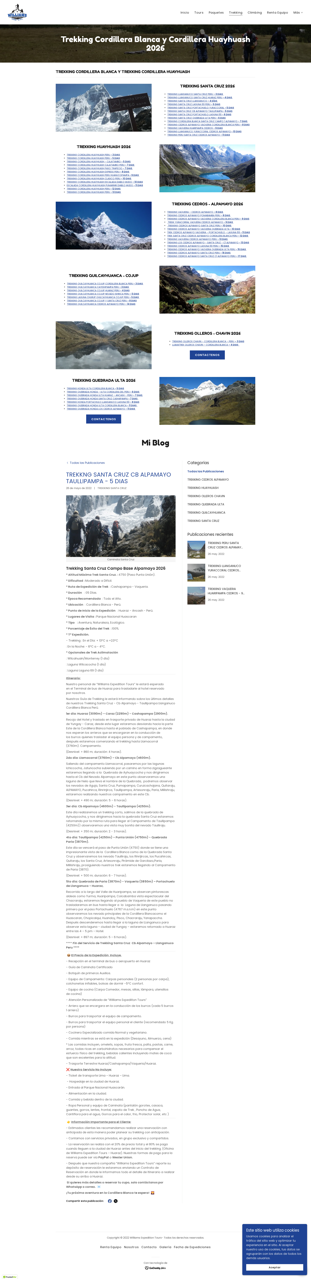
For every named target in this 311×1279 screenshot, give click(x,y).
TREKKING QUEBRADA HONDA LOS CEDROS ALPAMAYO (101, 408)
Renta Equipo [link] (277, 13)
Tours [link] (199, 13)
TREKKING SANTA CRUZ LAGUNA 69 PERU (193, 104)
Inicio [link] (185, 13)
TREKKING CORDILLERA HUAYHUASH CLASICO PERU (99, 178)
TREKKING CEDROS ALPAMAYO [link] (208, 480)
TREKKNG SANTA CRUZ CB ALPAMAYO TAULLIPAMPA (199, 111)
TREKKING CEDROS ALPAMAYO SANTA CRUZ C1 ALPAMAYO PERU (207, 256)
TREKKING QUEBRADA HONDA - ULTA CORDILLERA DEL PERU (103, 391)
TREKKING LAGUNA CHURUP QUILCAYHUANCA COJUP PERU (103, 297)
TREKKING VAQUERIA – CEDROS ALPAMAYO (195, 212)
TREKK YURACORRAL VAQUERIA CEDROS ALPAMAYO (200, 222)
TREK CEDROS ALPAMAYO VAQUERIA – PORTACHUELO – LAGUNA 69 (208, 232)
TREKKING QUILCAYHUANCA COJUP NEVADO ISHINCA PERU (103, 293)
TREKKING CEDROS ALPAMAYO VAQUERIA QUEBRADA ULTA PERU (206, 249)
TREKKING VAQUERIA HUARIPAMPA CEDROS (195, 128)
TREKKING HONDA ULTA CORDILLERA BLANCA (95, 388)
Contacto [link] (149, 1247)
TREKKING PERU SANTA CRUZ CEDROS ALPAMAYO (198, 134)
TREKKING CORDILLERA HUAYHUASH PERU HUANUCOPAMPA (103, 175)
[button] (298, 13)
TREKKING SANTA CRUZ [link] (203, 521)
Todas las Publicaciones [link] (205, 471)
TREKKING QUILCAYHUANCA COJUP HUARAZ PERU (98, 290)
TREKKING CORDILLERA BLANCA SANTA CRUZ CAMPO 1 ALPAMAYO (207, 121)
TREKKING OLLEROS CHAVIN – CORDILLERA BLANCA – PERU (208, 341)
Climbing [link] (255, 13)
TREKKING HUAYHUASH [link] (203, 488)
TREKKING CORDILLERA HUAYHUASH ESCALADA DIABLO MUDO (105, 182)
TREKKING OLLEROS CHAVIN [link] (206, 496)
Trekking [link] (235, 13)
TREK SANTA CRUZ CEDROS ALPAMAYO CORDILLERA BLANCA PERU (208, 235)
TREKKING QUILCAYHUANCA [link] (206, 513)
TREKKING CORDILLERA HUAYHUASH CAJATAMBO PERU (101, 165)
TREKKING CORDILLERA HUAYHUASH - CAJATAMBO (99, 161)
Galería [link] (165, 1247)
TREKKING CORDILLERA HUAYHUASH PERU (93, 154)
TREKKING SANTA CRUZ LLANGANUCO (192, 101)
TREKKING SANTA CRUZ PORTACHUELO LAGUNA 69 (199, 114)
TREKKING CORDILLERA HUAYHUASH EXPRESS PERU (98, 171)
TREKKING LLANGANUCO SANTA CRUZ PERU (195, 94)
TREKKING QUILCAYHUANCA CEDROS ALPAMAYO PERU (101, 304)
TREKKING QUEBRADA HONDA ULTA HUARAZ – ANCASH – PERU (105, 395)
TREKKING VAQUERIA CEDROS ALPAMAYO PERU (197, 239)
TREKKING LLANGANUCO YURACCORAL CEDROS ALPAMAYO (204, 131)
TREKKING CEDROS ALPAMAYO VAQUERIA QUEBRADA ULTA (203, 229)
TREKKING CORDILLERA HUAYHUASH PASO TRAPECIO (99, 168)
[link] (17, 12)
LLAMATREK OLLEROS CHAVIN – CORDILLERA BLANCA (205, 344)
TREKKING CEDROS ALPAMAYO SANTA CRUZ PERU (199, 225)
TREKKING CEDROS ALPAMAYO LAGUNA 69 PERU (198, 246)
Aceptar (275, 1267)
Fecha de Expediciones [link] (192, 1247)
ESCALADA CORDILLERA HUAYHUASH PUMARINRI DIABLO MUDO (105, 185)
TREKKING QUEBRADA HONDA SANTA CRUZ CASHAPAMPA (102, 398)
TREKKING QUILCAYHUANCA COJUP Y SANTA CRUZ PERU (102, 300)
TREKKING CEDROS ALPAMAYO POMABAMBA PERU (199, 215)
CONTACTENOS (207, 355)
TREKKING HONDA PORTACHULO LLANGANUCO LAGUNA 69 (103, 402)
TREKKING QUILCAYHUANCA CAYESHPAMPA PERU (98, 287)
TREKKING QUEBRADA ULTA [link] (205, 504)
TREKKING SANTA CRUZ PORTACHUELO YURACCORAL (200, 107)
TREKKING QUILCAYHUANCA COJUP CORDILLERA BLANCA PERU (105, 283)
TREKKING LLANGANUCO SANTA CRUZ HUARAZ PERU (200, 97)
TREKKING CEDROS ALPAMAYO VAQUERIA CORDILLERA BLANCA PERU (208, 124)
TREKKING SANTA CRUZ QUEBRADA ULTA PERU (196, 118)
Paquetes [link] (216, 13)
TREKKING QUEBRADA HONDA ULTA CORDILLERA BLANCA (102, 405)
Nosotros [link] (131, 1247)
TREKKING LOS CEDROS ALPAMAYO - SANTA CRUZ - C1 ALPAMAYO (208, 242)
